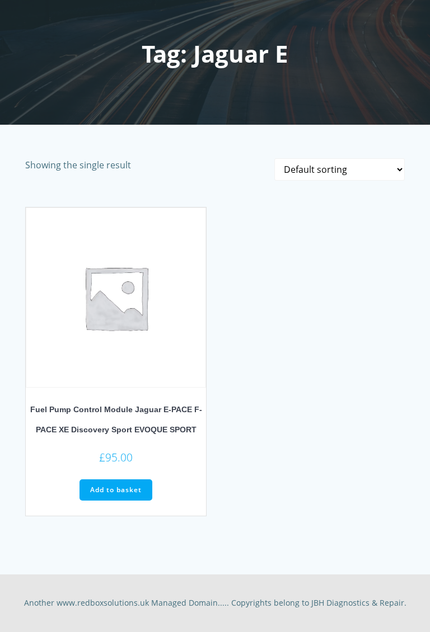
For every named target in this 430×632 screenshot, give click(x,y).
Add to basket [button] (116, 489)
